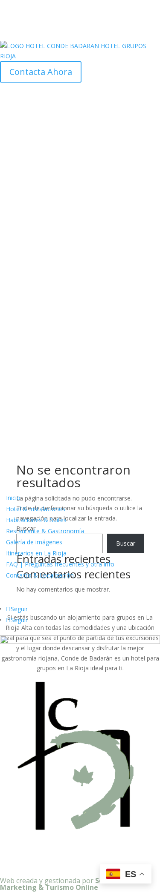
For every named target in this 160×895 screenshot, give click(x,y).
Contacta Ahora (40, 71)
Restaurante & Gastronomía (45, 531)
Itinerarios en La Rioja (36, 553)
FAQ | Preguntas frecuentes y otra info (60, 564)
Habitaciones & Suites (36, 520)
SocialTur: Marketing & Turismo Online (64, 884)
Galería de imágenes (34, 542)
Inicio (13, 498)
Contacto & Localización (40, 575)
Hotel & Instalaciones (35, 509)
